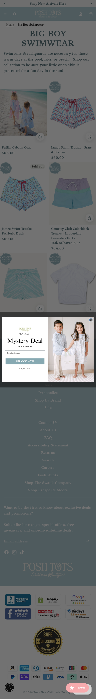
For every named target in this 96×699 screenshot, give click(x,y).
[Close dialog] (91, 320)
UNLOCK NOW (25, 361)
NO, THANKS (24, 369)
